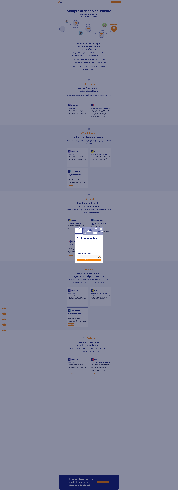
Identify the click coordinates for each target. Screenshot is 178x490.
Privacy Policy (89, 253)
